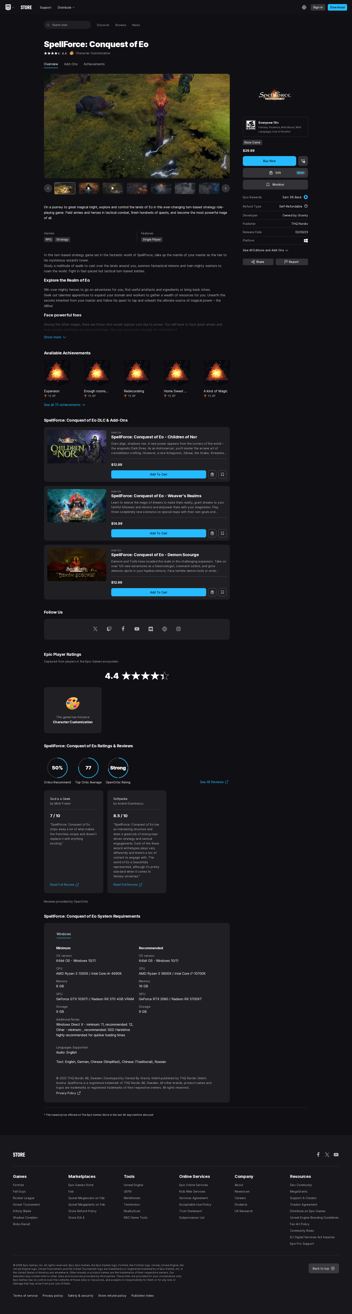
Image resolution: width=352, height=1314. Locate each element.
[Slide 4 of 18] (136, 188)
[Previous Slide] (48, 188)
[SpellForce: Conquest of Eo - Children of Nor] (76, 446)
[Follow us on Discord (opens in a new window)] (151, 629)
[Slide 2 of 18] (88, 188)
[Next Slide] (226, 188)
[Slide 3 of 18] (112, 188)
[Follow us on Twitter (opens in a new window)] (95, 629)
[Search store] (48, 25)
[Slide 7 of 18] (209, 188)
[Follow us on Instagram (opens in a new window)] (178, 629)
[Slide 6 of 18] (185, 188)
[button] (137, 337)
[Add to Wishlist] (222, 474)
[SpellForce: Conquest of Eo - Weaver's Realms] (76, 505)
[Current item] (64, 188)
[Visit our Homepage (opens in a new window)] (164, 629)
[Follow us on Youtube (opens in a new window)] (137, 629)
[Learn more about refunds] (306, 206)
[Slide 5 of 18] (161, 188)
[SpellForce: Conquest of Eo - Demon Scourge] (76, 564)
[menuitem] (103, 25)
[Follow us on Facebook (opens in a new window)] (123, 629)
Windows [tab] (64, 934)
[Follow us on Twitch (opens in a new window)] (109, 629)
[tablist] (137, 934)
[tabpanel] (137, 988)
